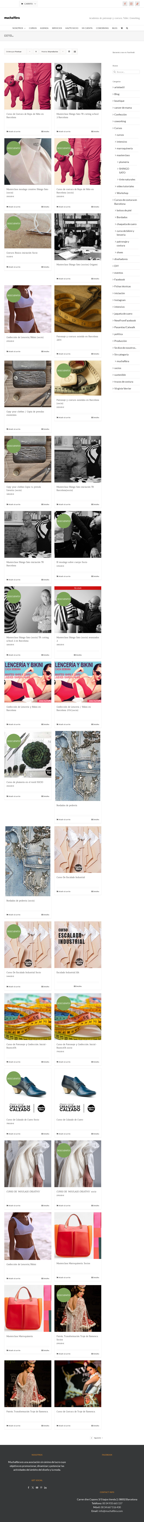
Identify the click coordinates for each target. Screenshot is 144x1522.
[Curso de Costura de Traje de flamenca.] (77, 1383)
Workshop (122, 193)
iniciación (119, 293)
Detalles (46, 131)
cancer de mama (123, 107)
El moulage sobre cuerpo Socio (72, 562)
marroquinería (125, 148)
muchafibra (123, 361)
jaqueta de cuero (123, 313)
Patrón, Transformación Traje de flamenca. (27, 1411)
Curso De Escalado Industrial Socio (23, 972)
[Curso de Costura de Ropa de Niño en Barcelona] (27, 86)
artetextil (119, 87)
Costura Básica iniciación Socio (22, 252)
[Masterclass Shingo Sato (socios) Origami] (77, 236)
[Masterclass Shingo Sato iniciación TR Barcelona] (27, 534)
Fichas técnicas (122, 286)
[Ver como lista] (74, 51)
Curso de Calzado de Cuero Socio (22, 1119)
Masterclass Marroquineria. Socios (73, 1263)
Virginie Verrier (122, 388)
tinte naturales (127, 179)
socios (117, 368)
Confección (120, 114)
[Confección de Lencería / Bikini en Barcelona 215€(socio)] (77, 682)
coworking (120, 121)
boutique (119, 100)
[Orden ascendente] (36, 51)
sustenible (120, 374)
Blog (116, 94)
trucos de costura (123, 381)
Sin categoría (121, 354)
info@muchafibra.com (111, 1510)
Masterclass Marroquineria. (19, 1336)
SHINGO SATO (124, 170)
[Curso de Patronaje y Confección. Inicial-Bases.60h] (27, 1016)
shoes (120, 252)
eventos (118, 272)
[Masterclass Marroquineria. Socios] (77, 1235)
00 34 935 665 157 (112, 1503)
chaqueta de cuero (127, 224)
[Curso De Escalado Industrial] (77, 849)
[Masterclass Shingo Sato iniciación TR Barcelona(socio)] (77, 459)
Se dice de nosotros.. (125, 347)
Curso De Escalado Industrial (71, 877)
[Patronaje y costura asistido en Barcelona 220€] (77, 308)
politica (118, 334)
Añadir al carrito (14, 131)
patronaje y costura (123, 243)
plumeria (124, 161)
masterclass (123, 155)
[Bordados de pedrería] (77, 766)
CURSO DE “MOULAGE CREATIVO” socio (76, 1191)
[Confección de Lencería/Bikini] (27, 1236)
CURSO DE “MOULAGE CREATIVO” (23, 1191)
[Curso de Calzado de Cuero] (77, 1091)
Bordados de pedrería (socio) (20, 900)
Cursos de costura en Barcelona (125, 201)
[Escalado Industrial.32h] (77, 944)
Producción (120, 340)
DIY (116, 265)
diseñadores (121, 259)
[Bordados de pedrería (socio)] (27, 861)
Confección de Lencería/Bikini (21, 1264)
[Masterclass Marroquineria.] (27, 1308)
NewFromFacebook (125, 320)
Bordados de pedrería (67, 805)
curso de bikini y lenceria (125, 232)
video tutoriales (125, 186)
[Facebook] (28, 1487)
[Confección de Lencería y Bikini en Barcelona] (27, 682)
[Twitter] (33, 1487)
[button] (127, 28)
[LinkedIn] (45, 1487)
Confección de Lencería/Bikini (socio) (25, 337)
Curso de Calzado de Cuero (70, 1119)
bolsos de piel (124, 210)
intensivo (122, 141)
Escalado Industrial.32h (68, 972)
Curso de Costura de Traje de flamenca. (76, 1411)
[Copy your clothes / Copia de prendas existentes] (27, 384)
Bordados (122, 217)
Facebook (119, 279)
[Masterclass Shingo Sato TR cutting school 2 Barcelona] (77, 86)
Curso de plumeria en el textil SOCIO (24, 782)
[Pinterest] (41, 1487)
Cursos (118, 128)
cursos (120, 134)
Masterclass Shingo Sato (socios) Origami (77, 264)
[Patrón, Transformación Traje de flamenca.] (27, 1383)
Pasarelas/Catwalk (124, 327)
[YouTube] (37, 1487)
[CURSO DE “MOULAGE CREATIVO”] (27, 1163)
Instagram (120, 300)
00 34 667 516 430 (111, 1507)
